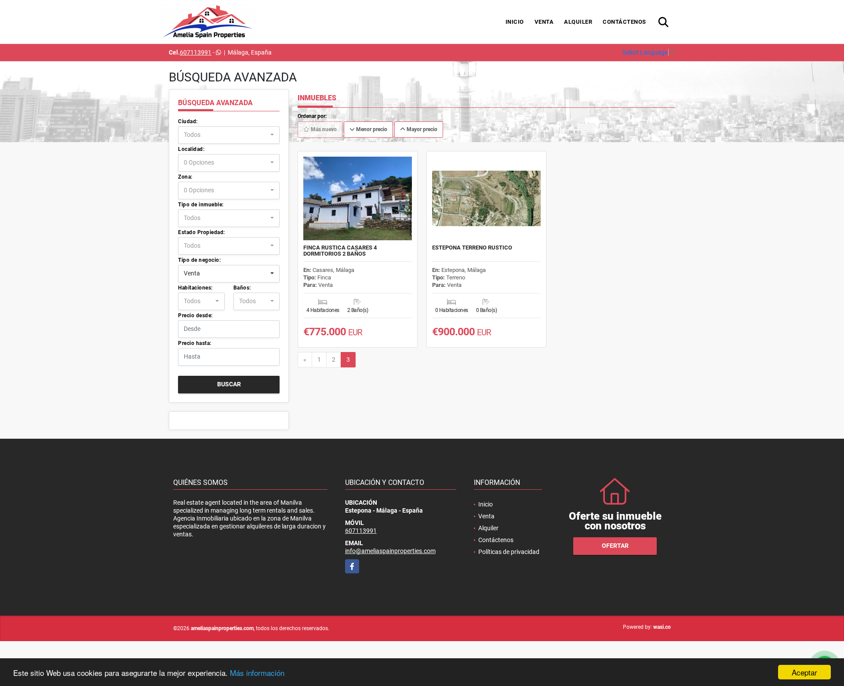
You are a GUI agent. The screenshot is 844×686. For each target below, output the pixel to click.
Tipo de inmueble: (201, 205)
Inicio (515, 21)
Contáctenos (624, 21)
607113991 (195, 52)
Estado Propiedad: (201, 232)
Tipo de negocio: (199, 260)
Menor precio (371, 129)
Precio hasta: (194, 343)
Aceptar (804, 672)
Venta (544, 21)
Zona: (185, 177)
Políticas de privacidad (508, 551)
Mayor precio (421, 129)
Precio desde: (195, 315)
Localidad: (191, 149)
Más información (257, 672)
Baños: (242, 288)
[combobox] (229, 135)
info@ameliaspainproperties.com (390, 550)
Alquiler (578, 21)
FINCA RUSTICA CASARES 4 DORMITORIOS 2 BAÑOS (340, 251)
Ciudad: (188, 121)
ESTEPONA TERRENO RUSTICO (472, 248)
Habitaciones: (195, 288)
